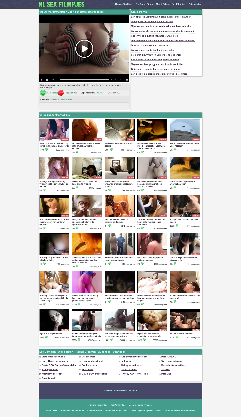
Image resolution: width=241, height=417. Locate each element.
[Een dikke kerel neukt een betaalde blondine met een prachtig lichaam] (152, 179)
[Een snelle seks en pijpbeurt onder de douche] (152, 255)
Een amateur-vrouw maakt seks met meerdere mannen (161, 16)
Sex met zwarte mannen (181, 334)
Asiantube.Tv (49, 378)
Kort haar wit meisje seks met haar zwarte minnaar (119, 258)
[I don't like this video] (61, 93)
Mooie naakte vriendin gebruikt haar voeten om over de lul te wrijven (151, 298)
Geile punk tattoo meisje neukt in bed (152, 21)
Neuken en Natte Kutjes (61, 99)
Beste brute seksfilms (173, 365)
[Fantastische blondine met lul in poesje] (120, 141)
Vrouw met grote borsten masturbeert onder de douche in (163, 31)
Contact (108, 391)
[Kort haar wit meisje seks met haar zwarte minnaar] (120, 255)
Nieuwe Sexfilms (123, 4)
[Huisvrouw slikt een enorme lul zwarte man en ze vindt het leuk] (120, 293)
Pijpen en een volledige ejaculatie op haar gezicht (149, 335)
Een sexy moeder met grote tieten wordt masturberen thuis (86, 335)
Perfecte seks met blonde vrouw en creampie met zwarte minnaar (119, 184)
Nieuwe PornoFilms (99, 405)
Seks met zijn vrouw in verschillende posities (156, 54)
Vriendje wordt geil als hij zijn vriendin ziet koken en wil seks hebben (54, 184)
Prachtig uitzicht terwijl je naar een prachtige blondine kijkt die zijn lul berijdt (54, 298)
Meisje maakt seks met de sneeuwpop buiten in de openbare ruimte (84, 222)
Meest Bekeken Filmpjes (140, 405)
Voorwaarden (120, 391)
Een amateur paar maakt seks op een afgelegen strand (119, 335)
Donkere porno (90, 365)
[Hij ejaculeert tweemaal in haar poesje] (185, 217)
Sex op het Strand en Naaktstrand (179, 411)
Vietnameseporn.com (53, 356)
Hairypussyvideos (131, 365)
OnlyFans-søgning (171, 361)
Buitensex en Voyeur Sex (72, 411)
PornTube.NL (168, 356)
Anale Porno (51, 411)
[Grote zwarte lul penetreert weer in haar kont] (185, 179)
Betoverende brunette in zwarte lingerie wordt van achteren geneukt (54, 222)
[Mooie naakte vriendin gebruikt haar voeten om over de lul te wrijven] (152, 293)
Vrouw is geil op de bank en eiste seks (152, 50)
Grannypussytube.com (134, 356)
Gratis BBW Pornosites (94, 373)
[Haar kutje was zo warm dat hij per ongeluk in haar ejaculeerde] (54, 141)
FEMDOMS (87, 369)
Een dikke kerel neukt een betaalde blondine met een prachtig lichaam (149, 184)
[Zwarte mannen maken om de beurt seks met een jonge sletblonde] (152, 217)
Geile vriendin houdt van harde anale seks (154, 35)
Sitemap (133, 391)
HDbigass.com (50, 369)
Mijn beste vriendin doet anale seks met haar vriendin (161, 26)
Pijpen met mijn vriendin (51, 334)
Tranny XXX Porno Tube (134, 373)
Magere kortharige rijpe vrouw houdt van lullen (157, 64)
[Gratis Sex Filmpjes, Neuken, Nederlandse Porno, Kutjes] (63, 8)
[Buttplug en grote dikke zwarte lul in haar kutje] (54, 255)
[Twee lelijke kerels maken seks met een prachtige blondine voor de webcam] (87, 255)
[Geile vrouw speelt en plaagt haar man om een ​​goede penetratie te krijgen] (87, 293)
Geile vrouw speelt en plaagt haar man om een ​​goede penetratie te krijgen (85, 298)
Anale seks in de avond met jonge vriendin (155, 59)
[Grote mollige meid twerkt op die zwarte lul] (185, 255)
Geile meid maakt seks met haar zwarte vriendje (85, 182)
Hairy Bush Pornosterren (55, 361)
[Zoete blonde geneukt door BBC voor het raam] (185, 141)
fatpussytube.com (52, 373)
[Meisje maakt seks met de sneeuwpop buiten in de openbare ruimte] (87, 217)
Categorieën (195, 4)
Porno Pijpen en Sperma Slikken (146, 411)
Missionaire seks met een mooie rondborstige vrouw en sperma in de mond (151, 146)
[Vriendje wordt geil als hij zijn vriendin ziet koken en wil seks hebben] (54, 179)
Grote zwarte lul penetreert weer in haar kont (182, 182)
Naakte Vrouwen (94, 411)
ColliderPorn (89, 356)
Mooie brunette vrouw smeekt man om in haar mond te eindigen (86, 146)
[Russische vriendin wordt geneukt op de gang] (120, 217)
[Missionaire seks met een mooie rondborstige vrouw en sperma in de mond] (152, 141)
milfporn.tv (127, 361)
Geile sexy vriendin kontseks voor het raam (155, 69)
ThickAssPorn (129, 369)
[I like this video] (43, 93)
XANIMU (165, 369)
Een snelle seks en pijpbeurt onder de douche (150, 258)
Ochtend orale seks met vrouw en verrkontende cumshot (163, 40)
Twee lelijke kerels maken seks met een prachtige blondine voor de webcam (86, 260)
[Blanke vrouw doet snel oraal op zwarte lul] (185, 293)
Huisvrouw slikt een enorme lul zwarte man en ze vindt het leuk (119, 297)
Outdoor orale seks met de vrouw (149, 45)
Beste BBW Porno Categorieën (59, 365)
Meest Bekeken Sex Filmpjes (170, 4)
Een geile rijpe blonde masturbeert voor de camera (159, 73)
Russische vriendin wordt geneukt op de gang (117, 220)
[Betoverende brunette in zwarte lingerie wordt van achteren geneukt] (54, 217)
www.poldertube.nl (92, 361)
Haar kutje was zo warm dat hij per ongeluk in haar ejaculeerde (54, 144)
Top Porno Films (144, 4)
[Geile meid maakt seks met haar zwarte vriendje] (87, 179)
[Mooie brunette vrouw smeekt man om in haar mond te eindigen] (87, 141)
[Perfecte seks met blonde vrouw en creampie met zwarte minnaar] (120, 179)
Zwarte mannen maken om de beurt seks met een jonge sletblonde (151, 222)
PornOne (166, 373)
